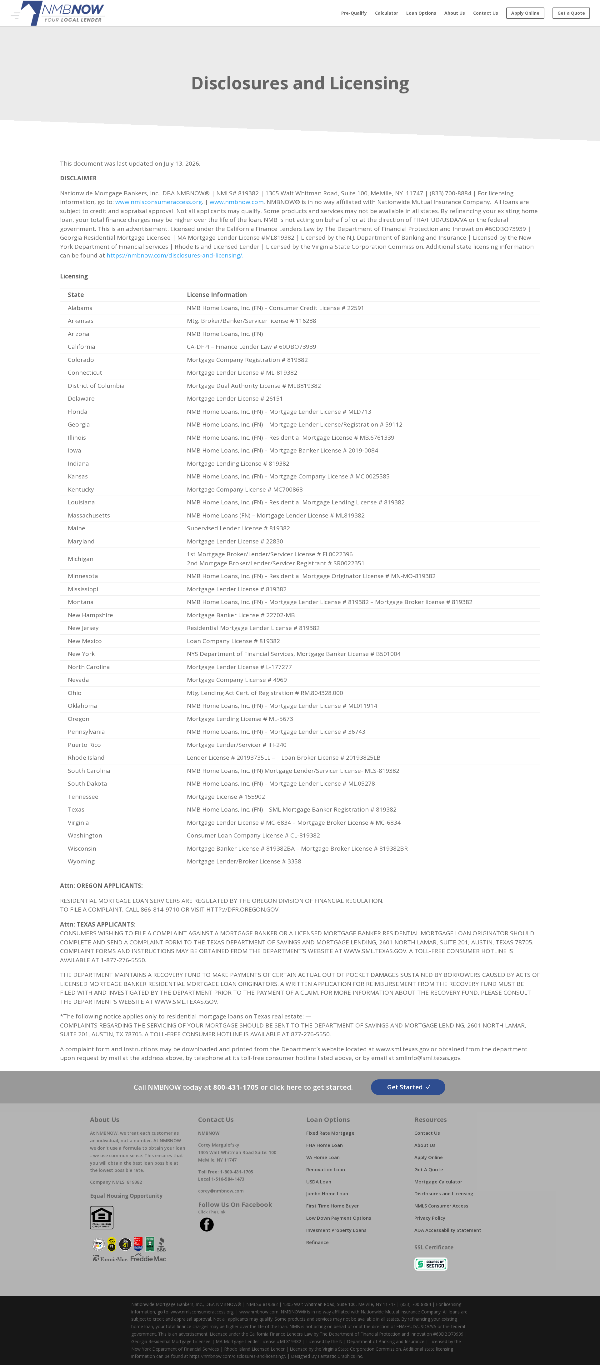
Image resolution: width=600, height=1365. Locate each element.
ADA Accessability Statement (447, 1230)
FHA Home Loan (324, 1145)
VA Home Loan (323, 1157)
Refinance (317, 1242)
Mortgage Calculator (438, 1181)
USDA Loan (318, 1181)
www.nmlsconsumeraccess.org (158, 202)
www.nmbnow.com (237, 202)
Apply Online (428, 1157)
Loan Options (421, 13)
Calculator (386, 13)
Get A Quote (428, 1169)
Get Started (405, 1087)
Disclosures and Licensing (443, 1193)
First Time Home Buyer (332, 1205)
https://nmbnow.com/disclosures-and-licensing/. (176, 255)
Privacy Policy (429, 1218)
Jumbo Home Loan (327, 1193)
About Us (454, 13)
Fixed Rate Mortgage (330, 1133)
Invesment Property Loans (336, 1230)
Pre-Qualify (354, 13)
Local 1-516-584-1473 (221, 1179)
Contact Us (485, 13)
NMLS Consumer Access (441, 1205)
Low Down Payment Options (338, 1218)
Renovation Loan (325, 1169)
